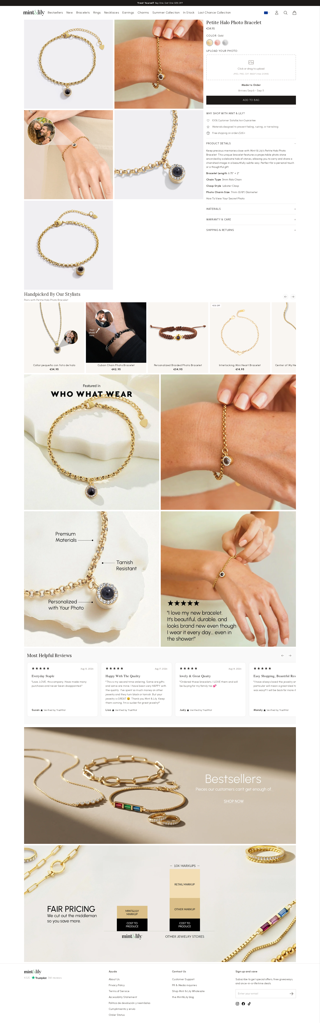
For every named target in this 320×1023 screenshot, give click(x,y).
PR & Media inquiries (184, 985)
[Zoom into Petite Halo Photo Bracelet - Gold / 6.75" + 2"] (68, 64)
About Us (114, 979)
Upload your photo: (222, 50)
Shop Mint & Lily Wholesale (188, 991)
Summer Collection (166, 12)
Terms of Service (119, 991)
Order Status (117, 1015)
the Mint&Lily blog (183, 997)
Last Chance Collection (214, 12)
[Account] (276, 13)
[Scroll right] (293, 297)
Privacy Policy (117, 985)
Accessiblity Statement (123, 997)
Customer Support (183, 979)
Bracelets (83, 12)
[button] (294, 13)
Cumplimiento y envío (122, 1009)
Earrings (128, 12)
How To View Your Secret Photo (225, 198)
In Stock (188, 12)
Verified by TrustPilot (55, 710)
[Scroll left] (286, 297)
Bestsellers (55, 12)
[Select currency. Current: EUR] (267, 13)
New (69, 12)
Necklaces (111, 12)
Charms (143, 12)
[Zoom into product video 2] (158, 64)
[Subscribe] (291, 993)
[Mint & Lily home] (34, 13)
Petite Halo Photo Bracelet (52, 300)
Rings (97, 12)
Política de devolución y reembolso (129, 1003)
